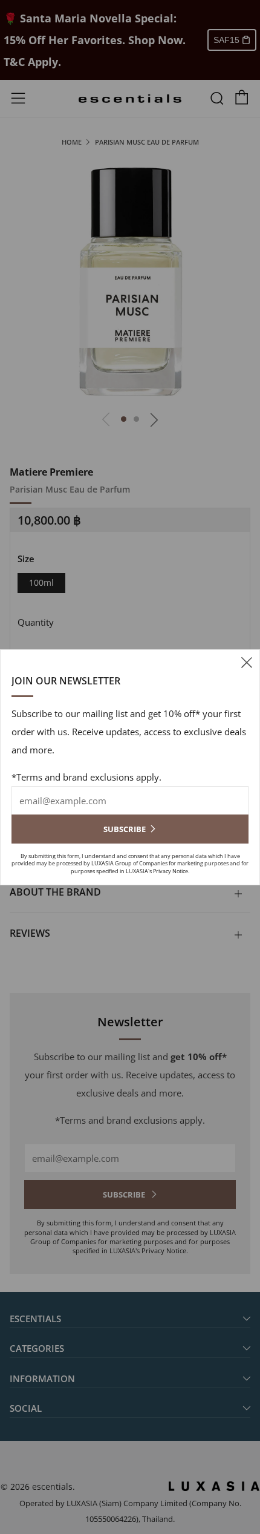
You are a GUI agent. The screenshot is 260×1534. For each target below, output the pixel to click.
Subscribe (124, 829)
